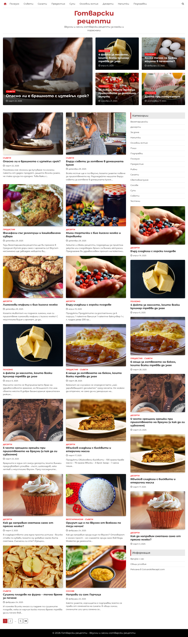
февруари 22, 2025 (156, 66)
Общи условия (138, 564)
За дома (134, 132)
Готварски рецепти (94, 17)
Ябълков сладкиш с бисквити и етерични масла (88, 449)
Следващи (26, 621)
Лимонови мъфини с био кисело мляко (30, 304)
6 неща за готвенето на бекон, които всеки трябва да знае (94, 374)
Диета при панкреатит (162, 96)
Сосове (70, 591)
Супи (72, 3)
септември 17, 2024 (156, 101)
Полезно (14, 3)
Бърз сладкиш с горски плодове (88, 304)
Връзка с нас (137, 559)
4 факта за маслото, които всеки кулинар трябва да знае (113, 58)
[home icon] (5, 4)
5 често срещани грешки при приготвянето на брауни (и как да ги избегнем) (30, 451)
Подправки (140, 3)
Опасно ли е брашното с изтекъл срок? (47, 96)
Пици (133, 148)
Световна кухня (139, 180)
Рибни (133, 169)
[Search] (183, 4)
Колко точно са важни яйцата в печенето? (161, 59)
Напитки (123, 3)
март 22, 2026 (15, 101)
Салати (42, 3)
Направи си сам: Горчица (83, 594)
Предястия (58, 3)
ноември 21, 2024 (109, 101)
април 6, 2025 (107, 66)
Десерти (108, 3)
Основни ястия (89, 3)
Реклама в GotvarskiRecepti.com (147, 569)
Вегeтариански (74, 519)
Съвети (28, 3)
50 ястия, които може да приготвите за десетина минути (117, 93)
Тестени (135, 201)
